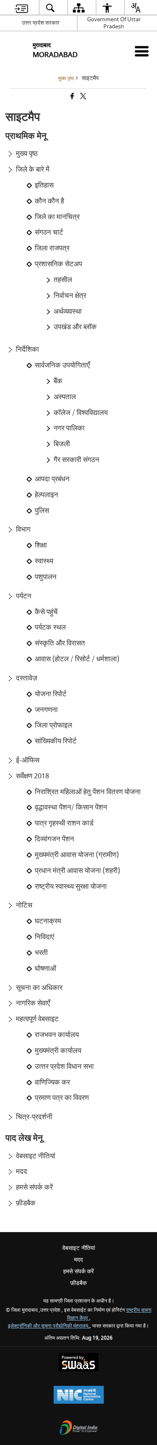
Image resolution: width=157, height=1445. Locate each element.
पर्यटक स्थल (50, 627)
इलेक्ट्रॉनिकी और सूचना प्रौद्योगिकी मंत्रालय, (49, 1326)
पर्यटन (23, 596)
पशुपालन (46, 577)
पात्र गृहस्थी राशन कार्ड (64, 823)
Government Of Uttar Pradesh (114, 22)
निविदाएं (44, 937)
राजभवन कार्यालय (57, 1035)
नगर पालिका (69, 428)
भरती (41, 953)
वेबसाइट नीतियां (35, 1156)
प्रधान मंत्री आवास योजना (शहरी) (77, 870)
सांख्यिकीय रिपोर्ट (56, 741)
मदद (21, 1171)
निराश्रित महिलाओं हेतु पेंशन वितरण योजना (88, 792)
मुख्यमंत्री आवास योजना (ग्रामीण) (77, 855)
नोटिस (24, 905)
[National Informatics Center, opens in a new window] (78, 1396)
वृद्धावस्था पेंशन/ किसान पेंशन (71, 807)
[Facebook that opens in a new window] (71, 96)
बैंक (58, 381)
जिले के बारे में (32, 169)
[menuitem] (21, 7)
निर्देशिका (27, 349)
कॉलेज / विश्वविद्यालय (81, 413)
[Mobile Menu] (141, 51)
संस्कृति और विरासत (60, 643)
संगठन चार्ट (49, 232)
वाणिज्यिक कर (52, 1082)
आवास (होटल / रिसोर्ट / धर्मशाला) (77, 659)
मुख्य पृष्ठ (27, 153)
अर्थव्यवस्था (68, 311)
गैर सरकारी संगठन (76, 460)
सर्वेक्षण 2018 (32, 776)
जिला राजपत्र (52, 248)
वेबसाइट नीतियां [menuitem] (78, 1248)
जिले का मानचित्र (57, 217)
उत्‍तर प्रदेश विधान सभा (64, 1066)
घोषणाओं (45, 968)
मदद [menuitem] (78, 1259)
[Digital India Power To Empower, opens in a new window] (78, 1428)
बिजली (62, 444)
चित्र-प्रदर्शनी (34, 1117)
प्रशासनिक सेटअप (58, 264)
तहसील (63, 280)
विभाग (23, 529)
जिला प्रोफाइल (53, 725)
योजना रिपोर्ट (51, 694)
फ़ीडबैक (26, 1203)
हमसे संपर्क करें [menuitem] (78, 1271)
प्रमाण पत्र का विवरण (62, 1097)
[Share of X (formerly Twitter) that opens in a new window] (82, 96)
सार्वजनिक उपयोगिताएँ (62, 365)
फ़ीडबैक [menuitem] (78, 1283)
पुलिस (42, 510)
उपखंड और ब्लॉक (75, 327)
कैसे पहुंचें (46, 612)
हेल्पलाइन (46, 495)
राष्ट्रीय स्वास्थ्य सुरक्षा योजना (71, 886)
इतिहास (44, 185)
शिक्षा (41, 545)
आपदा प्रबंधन (52, 479)
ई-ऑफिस (27, 760)
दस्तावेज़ (26, 678)
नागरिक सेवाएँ (33, 1003)
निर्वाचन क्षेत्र (70, 295)
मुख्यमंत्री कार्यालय (58, 1050)
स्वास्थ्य (44, 561)
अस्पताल (65, 397)
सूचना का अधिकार (39, 987)
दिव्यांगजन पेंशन (54, 839)
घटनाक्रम (48, 921)
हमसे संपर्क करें (34, 1187)
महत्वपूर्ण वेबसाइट (37, 1019)
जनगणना (46, 710)
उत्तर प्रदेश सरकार (40, 23)
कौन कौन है (49, 201)
